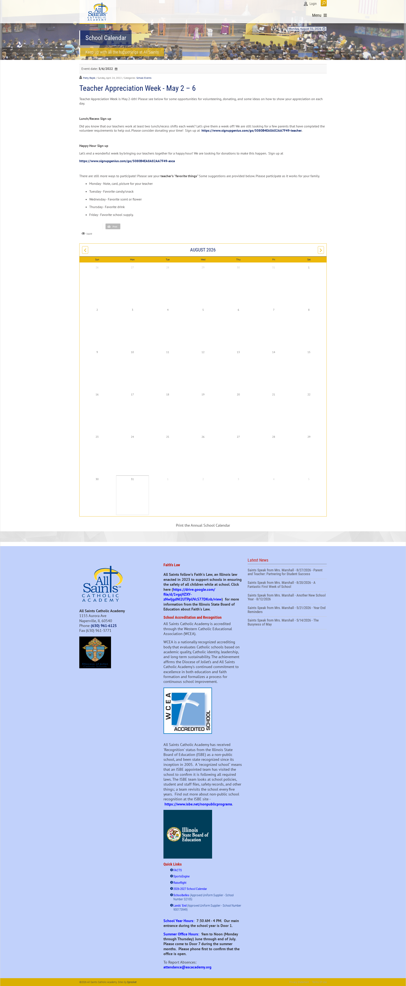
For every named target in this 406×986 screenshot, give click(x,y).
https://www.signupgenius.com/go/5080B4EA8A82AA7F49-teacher (252, 130)
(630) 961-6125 (104, 625)
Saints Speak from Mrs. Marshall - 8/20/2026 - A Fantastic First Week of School (287, 585)
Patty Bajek (89, 77)
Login (313, 4)
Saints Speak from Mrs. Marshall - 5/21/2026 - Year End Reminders (287, 610)
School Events (143, 77)
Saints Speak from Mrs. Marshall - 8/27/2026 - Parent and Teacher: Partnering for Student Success (287, 572)
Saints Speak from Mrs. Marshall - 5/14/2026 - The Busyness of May (287, 623)
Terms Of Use (319, 982)
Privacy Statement (299, 982)
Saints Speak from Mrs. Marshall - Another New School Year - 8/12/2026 (287, 598)
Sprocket (132, 982)
